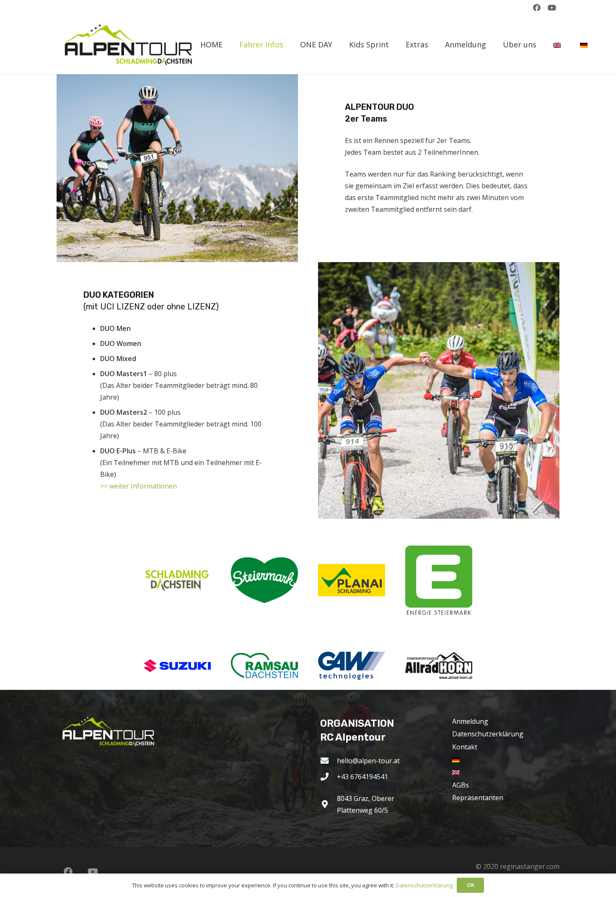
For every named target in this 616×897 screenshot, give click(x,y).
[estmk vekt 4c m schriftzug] (438, 580)
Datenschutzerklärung (487, 733)
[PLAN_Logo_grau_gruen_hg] (351, 580)
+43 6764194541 (362, 776)
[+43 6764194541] (328, 776)
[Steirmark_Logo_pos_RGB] (264, 580)
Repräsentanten (477, 797)
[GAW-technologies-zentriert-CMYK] (351, 666)
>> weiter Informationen (138, 486)
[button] (288, 44)
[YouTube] (551, 7)
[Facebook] (536, 7)
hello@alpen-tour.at (368, 760)
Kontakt (464, 746)
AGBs (460, 785)
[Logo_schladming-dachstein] (177, 580)
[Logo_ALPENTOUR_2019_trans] (131, 45)
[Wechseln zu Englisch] (558, 44)
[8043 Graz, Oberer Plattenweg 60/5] (328, 804)
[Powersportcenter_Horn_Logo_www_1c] (438, 665)
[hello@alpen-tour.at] (328, 760)
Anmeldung (470, 721)
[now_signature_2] (177, 665)
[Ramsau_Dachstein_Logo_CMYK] (264, 665)
